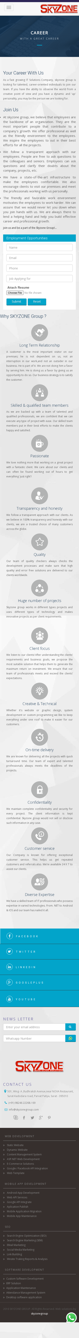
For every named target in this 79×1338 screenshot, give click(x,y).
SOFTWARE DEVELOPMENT (24, 1270)
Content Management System (24, 1154)
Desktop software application (24, 1297)
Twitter (26, 951)
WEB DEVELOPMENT (20, 1136)
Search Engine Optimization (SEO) (26, 1235)
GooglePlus (30, 982)
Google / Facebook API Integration (27, 1168)
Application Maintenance (21, 1288)
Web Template (15, 1173)
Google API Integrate (19, 1202)
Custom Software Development (25, 1278)
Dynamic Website (17, 1150)
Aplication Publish (17, 1206)
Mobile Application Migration (24, 1211)
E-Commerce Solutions (20, 1164)
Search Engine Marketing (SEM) (25, 1240)
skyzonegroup (39, 1313)
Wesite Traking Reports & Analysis (27, 1259)
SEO (8, 1227)
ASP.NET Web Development (23, 1159)
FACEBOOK (27, 936)
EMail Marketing (16, 1245)
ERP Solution (13, 1283)
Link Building (14, 1254)
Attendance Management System (25, 1292)
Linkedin (26, 967)
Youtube (26, 999)
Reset (37, 301)
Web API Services (17, 1197)
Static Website (15, 1145)
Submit (16, 301)
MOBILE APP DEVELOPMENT (26, 1184)
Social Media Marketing (20, 1249)
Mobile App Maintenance (22, 1216)
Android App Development (23, 1193)
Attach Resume (18, 287)
